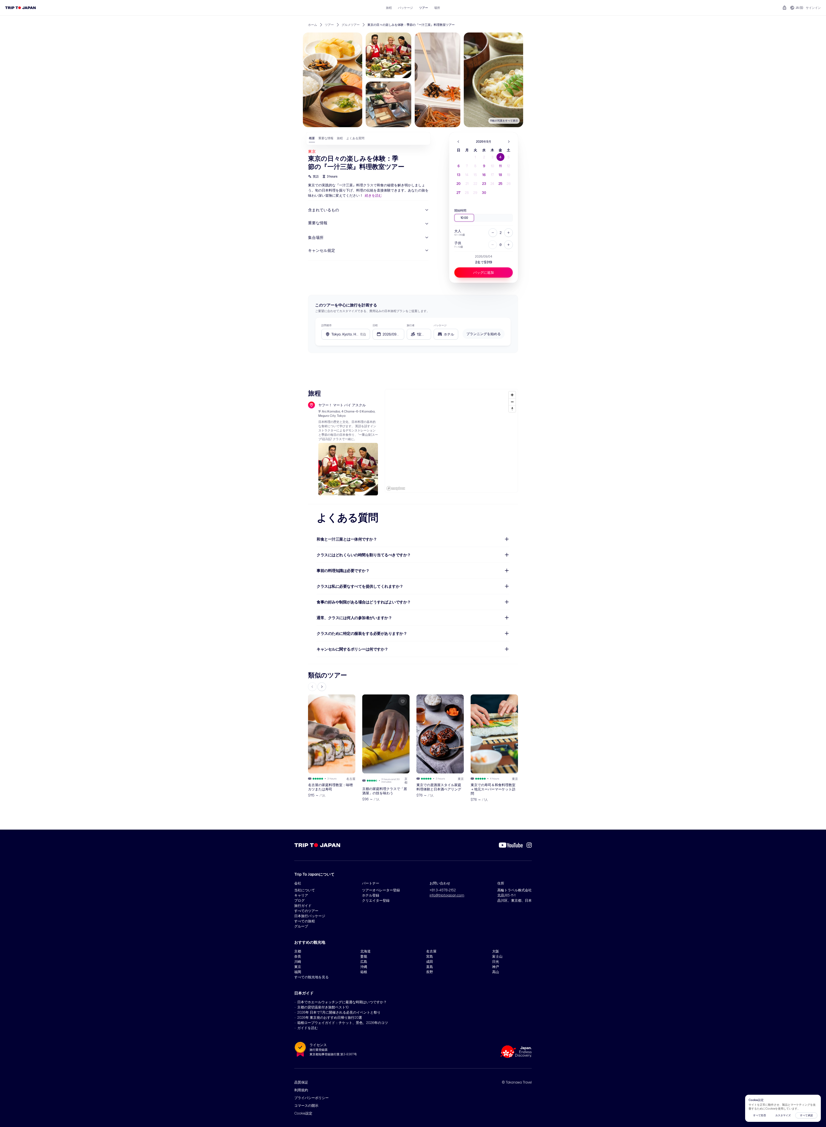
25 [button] (500, 183)
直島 (429, 966)
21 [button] (466, 183)
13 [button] (458, 174)
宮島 (429, 956)
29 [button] (475, 192)
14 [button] (466, 174)
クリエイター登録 (376, 900)
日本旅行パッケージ (309, 916)
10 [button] (492, 166)
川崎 (297, 961)
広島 (363, 961)
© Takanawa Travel (517, 1082)
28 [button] (467, 192)
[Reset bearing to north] (512, 408)
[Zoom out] (512, 401)
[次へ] (509, 142)
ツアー (423, 8)
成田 (429, 961)
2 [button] (484, 157)
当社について (304, 890)
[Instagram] (529, 845)
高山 (495, 971)
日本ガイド (304, 993)
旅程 (389, 8)
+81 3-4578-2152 (443, 890)
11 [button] (500, 166)
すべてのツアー (306, 910)
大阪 (495, 951)
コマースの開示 (306, 1105)
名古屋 (431, 951)
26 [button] (509, 183)
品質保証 (301, 1082)
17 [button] (492, 174)
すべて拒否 (759, 1115)
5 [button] (508, 157)
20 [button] (458, 183)
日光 (495, 961)
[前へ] (458, 142)
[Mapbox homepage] (395, 488)
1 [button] (475, 157)
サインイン (813, 8)
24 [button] (492, 183)
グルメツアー (351, 25)
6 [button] (459, 166)
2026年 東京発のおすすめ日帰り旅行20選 (329, 1017)
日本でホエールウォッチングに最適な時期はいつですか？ (342, 1002)
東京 (312, 151)
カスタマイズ (783, 1115)
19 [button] (508, 174)
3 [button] (492, 157)
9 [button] (484, 166)
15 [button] (475, 174)
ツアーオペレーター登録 (381, 890)
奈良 (297, 956)
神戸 (495, 966)
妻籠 (363, 956)
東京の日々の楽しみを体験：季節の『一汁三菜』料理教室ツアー (411, 25)
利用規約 (301, 1090)
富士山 (497, 956)
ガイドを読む (307, 1027)
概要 (312, 138)
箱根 (363, 971)
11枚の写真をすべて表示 (504, 120)
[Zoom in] (512, 394)
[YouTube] (510, 845)
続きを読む (373, 195)
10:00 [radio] (464, 218)
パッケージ (405, 8)
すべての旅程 (304, 921)
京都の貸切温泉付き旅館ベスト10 (323, 1007)
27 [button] (458, 192)
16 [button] (484, 174)
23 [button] (484, 183)
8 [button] (475, 166)
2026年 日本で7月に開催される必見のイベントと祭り (339, 1012)
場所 (437, 8)
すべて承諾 (806, 1115)
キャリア (301, 895)
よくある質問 (355, 138)
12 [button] (508, 166)
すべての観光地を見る (311, 977)
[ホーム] (20, 7)
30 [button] (484, 192)
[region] (451, 440)
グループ (301, 926)
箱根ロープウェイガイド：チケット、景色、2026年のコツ (342, 1022)
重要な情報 (325, 138)
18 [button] (500, 174)
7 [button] (467, 166)
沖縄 (363, 966)
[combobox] (446, 334)
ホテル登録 (370, 895)
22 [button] (475, 183)
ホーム (312, 25)
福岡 (297, 971)
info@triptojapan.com (447, 895)
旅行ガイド (302, 905)
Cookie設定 (303, 1113)
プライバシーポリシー (311, 1097)
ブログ (299, 900)
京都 (297, 951)
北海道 (365, 951)
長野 (429, 971)
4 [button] (500, 157)
